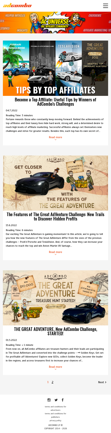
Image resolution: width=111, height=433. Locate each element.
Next (101, 382)
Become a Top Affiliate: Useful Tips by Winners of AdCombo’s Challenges (55, 101)
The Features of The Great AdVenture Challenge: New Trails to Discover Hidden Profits (55, 216)
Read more (55, 137)
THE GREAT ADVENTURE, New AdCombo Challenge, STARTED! (55, 331)
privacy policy (55, 420)
